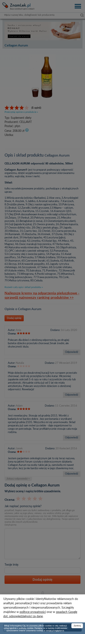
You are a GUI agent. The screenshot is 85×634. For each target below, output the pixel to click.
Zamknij (77, 626)
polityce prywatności (33, 612)
